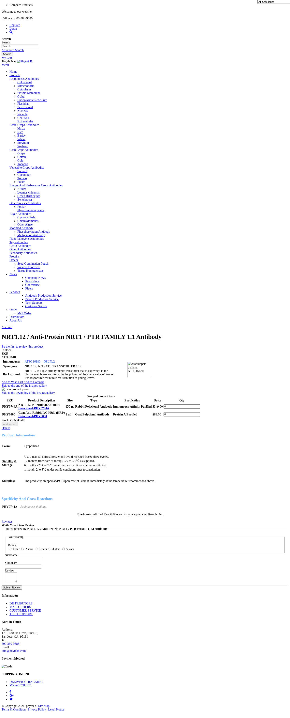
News (13, 274)
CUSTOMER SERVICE (25, 610)
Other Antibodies (20, 249)
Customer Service (36, 306)
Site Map (44, 706)
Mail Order (24, 313)
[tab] (145, 428)
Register (14, 25)
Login (13, 28)
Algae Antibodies (20, 213)
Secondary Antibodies (23, 253)
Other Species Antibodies (25, 203)
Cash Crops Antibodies (23, 149)
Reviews (7, 521)
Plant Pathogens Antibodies (26, 238)
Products (14, 75)
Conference (32, 285)
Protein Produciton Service (42, 299)
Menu (5, 65)
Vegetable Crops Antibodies (26, 167)
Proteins (14, 256)
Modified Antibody (21, 228)
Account (7, 327)
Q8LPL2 (49, 361)
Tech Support (33, 302)
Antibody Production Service (43, 295)
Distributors (16, 317)
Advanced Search (13, 50)
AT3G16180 (32, 361)
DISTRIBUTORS (21, 603)
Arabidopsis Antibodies (24, 78)
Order (13, 309)
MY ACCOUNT (20, 685)
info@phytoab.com (14, 650)
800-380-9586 (10, 643)
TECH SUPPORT (21, 614)
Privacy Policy (37, 709)
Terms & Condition (14, 709)
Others (13, 260)
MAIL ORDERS (20, 607)
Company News (35, 277)
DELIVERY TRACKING (26, 681)
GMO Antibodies (20, 245)
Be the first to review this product (22, 346)
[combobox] (20, 46)
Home (13, 71)
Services (14, 292)
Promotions (32, 281)
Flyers (29, 288)
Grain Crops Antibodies (24, 125)
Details (6, 428)
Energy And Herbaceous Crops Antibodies (36, 185)
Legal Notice (56, 709)
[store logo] (24, 61)
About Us (15, 320)
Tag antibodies (18, 242)
